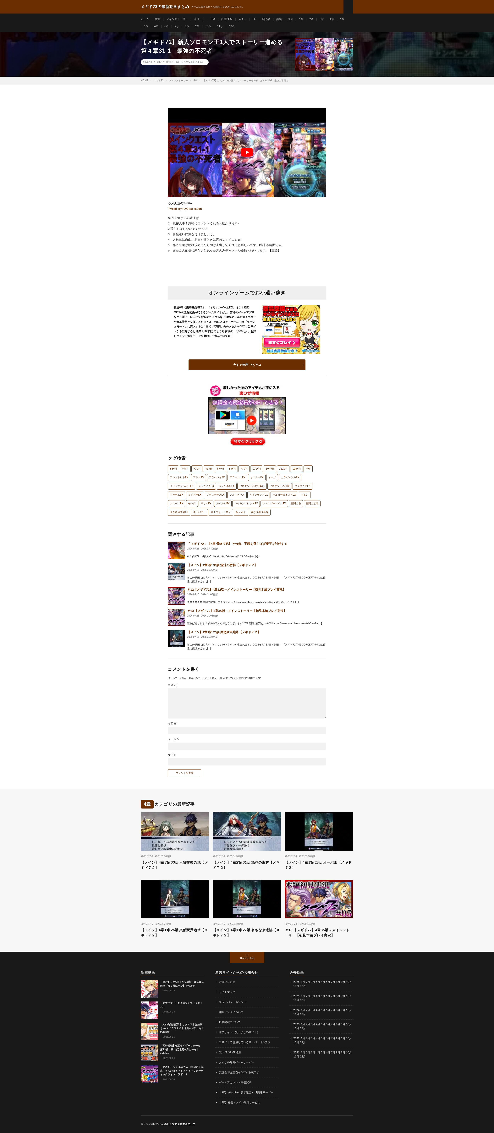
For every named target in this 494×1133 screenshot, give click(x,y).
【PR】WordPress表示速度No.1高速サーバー (246, 1092)
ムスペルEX (176, 503)
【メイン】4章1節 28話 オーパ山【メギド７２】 (318, 865)
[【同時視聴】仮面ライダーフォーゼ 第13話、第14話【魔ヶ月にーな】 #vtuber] (149, 1052)
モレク (192, 503)
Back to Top (247, 958)
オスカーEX (256, 477)
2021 (296, 1052)
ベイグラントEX (259, 495)
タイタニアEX (302, 486)
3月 (313, 982)
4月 (318, 982)
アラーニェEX (237, 477)
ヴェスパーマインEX (274, 503)
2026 (296, 982)
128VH (296, 469)
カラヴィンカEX (290, 477)
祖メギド (241, 512)
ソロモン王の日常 (280, 486)
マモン (304, 495)
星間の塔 (296, 503)
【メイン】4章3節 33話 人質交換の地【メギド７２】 (174, 865)
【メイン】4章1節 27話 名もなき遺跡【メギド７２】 (246, 932)
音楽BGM (227, 19)
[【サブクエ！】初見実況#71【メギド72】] (149, 1010)
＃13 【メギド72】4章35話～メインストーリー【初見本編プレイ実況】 (237, 610)
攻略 (157, 19)
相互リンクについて (231, 1012)
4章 (332, 19)
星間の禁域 (312, 503)
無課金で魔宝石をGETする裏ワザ (239, 1072)
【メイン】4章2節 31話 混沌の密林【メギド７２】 (222, 565)
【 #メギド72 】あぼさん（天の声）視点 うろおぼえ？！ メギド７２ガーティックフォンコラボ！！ (182, 1071)
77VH (197, 469)
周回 (290, 19)
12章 (232, 26)
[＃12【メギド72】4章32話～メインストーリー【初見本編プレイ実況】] (176, 596)
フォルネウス (236, 495)
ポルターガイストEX (284, 495)
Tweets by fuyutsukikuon (185, 208)
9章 (197, 26)
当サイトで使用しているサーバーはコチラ (244, 1042)
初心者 (266, 19)
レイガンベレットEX (246, 503)
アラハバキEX (217, 477)
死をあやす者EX (179, 512)
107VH (270, 469)
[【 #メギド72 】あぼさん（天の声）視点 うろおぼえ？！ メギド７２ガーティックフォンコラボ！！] (149, 1074)
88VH (232, 469)
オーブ (272, 477)
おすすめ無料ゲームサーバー (236, 1062)
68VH (173, 469)
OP (254, 19)
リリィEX (206, 503)
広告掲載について (230, 1022)
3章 (322, 19)
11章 (220, 26)
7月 (333, 982)
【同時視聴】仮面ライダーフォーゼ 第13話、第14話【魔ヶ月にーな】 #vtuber (181, 1050)
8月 (338, 982)
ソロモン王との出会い (192, 62)
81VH (208, 469)
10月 (349, 996)
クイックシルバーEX (181, 486)
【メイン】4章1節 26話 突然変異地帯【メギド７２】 (224, 632)
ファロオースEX (215, 495)
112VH (283, 469)
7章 (177, 26)
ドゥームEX (176, 495)
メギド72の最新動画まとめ (180, 1124)
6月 (328, 982)
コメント (173, 685)
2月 (308, 982)
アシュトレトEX (179, 477)
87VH (220, 469)
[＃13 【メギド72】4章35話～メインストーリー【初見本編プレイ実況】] (176, 617)
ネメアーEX (194, 495)
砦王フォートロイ (221, 512)
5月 (323, 982)
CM (213, 19)
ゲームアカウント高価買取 (235, 1082)
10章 (208, 26)
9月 (343, 996)
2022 (296, 1038)
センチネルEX (226, 486)
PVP (308, 469)
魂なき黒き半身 (259, 512)
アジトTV (198, 477)
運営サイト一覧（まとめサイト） (239, 1032)
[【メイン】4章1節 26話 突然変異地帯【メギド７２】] (176, 638)
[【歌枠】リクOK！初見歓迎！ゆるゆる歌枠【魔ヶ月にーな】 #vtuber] (149, 989)
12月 (303, 1000)
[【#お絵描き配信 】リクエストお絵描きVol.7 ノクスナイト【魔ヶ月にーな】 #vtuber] (149, 1031)
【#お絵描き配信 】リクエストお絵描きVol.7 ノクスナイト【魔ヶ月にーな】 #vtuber (182, 1028)
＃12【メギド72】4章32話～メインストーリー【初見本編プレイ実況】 (236, 589)
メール (173, 739)
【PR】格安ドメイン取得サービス (239, 1102)
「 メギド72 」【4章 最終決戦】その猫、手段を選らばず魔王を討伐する (237, 543)
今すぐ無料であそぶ (247, 364)
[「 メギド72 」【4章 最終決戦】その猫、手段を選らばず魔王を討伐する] (176, 550)
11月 (296, 1000)
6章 (166, 26)
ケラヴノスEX (206, 486)
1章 (301, 19)
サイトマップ (227, 992)
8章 (187, 26)
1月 (303, 982)
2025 (296, 996)
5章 (342, 19)
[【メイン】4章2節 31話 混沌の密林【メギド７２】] (176, 571)
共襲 (279, 19)
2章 (311, 19)
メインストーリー (177, 19)
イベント (199, 19)
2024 (296, 1010)
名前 (172, 723)
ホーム (145, 19)
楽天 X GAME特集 (230, 1052)
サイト (172, 755)
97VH (244, 469)
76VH (185, 469)
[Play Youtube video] (247, 152)
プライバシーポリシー (232, 1002)
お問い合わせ (227, 982)
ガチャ (243, 19)
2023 (296, 1024)
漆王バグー (199, 512)
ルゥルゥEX (222, 503)
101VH (256, 469)
